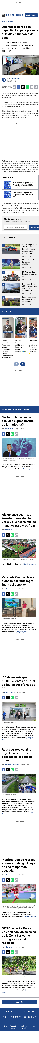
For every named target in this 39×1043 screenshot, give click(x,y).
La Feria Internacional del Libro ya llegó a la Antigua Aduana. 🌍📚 (20, 346)
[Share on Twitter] (23, 87)
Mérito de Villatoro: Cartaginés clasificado (29, 262)
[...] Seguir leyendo (27, 469)
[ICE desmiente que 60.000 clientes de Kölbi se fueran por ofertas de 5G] (19, 711)
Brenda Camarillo (9, 692)
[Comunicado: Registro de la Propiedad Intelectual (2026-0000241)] (7, 185)
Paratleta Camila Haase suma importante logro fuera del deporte (18, 581)
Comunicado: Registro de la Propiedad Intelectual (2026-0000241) (23, 185)
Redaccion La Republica (11, 764)
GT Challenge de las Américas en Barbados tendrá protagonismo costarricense (29, 249)
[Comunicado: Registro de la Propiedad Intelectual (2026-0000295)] (7, 194)
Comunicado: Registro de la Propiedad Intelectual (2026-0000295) (23, 195)
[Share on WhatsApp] (27, 87)
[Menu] (4, 15)
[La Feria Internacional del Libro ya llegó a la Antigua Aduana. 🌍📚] (21, 327)
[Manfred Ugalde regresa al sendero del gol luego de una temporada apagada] (19, 893)
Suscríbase (30, 1017)
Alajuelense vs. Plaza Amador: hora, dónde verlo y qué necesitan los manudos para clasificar (19, 520)
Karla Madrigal (15, 78)
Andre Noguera (8, 530)
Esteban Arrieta (8, 429)
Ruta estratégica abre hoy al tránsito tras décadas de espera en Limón (17, 755)
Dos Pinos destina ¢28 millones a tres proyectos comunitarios (29, 287)
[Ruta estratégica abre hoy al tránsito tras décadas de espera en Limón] (19, 783)
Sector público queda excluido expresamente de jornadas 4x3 (18, 420)
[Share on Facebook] (18, 87)
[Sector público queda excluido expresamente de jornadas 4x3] (19, 447)
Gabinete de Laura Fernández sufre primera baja (29, 299)
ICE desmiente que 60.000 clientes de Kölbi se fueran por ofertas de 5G (18, 683)
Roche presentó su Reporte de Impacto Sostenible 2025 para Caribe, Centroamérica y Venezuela (7, 349)
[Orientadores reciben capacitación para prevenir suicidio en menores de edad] (20, 65)
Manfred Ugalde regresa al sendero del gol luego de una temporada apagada (18, 865)
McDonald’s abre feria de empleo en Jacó (29, 274)
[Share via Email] (31, 87)
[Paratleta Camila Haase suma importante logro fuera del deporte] (19, 607)
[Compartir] (36, 87)
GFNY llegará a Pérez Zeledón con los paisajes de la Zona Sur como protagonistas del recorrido (19, 936)
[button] (31, 15)
